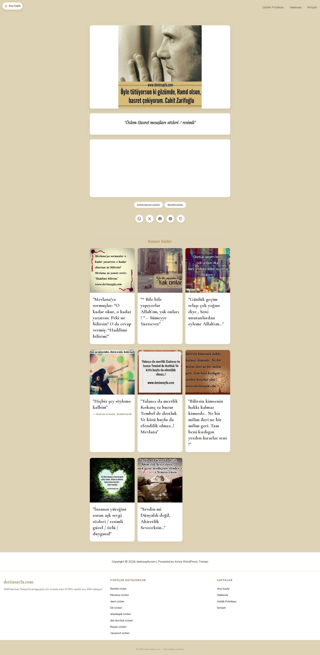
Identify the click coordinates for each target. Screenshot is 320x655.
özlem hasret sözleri (148, 204)
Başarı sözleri (118, 627)
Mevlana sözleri (119, 595)
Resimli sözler (175, 204)
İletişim (312, 7)
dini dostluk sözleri (121, 620)
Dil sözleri (116, 608)
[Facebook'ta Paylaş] (160, 219)
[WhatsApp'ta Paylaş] (139, 219)
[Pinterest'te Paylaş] (170, 219)
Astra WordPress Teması (191, 562)
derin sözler (117, 601)
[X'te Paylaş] (150, 219)
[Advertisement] (160, 168)
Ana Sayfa (14, 6)
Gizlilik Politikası (273, 7)
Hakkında (295, 7)
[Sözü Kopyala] (181, 219)
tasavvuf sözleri (119, 633)
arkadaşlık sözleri (120, 614)
